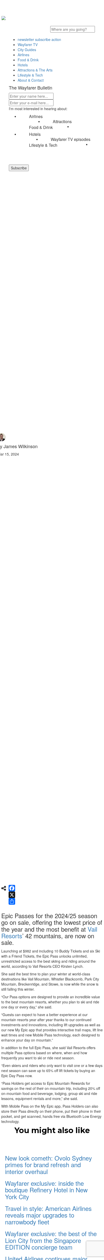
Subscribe (19, 167)
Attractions (62, 121)
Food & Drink (41, 127)
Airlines (36, 116)
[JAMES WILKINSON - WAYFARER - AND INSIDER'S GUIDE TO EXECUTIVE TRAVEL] (4, 16)
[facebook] (42, 20)
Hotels (35, 134)
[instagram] (70, 20)
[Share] (12, 901)
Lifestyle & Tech (43, 145)
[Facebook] (12, 888)
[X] (12, 894)
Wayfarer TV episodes (70, 139)
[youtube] (56, 20)
